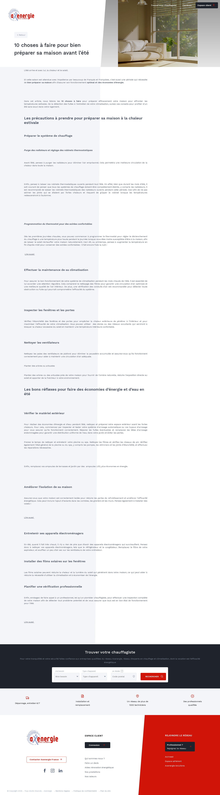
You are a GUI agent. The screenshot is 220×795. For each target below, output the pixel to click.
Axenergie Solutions (175, 765)
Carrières (187, 5)
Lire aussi (30, 254)
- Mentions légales (62, 791)
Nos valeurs (90, 776)
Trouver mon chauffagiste (163, 5)
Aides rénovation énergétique (99, 767)
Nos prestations (92, 772)
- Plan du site (105, 791)
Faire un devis (92, 763)
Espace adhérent (173, 761)
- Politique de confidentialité (84, 791)
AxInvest (169, 757)
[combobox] (112, 676)
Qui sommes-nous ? (95, 758)
